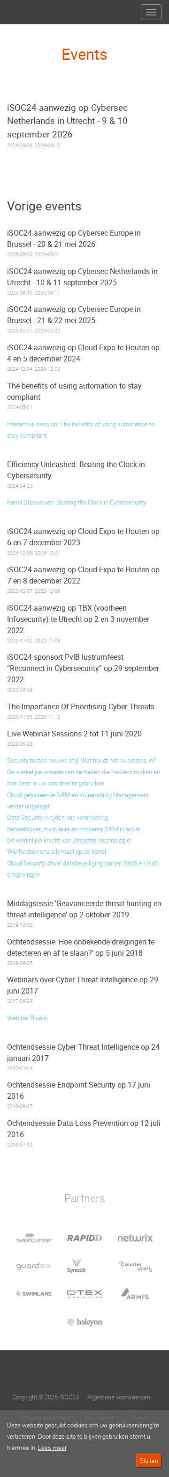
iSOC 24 (23, 8)
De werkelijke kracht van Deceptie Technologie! (69, 840)
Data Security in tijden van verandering (57, 817)
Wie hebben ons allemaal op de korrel (56, 851)
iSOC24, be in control (84, 1372)
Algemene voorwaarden (118, 1397)
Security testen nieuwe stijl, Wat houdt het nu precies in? (81, 760)
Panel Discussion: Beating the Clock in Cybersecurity (76, 502)
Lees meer (52, 1447)
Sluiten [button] (149, 1460)
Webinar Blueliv (27, 1018)
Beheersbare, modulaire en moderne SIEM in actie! (73, 829)
